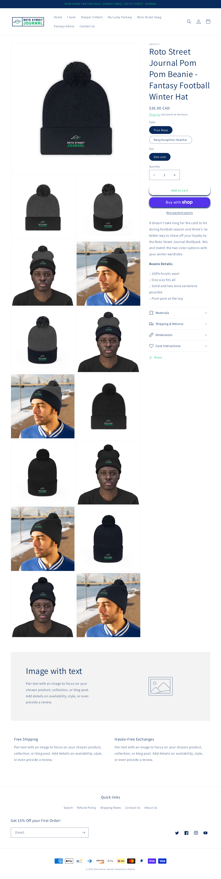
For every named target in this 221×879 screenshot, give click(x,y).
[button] (189, 21)
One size (160, 157)
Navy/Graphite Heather (171, 140)
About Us (150, 808)
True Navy (161, 130)
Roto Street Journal (104, 869)
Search (68, 808)
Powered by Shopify (125, 869)
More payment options (179, 212)
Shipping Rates (110, 808)
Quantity (154, 166)
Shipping (154, 114)
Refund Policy (86, 808)
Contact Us (132, 808)
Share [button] (158, 357)
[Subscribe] (83, 833)
